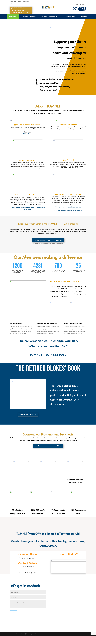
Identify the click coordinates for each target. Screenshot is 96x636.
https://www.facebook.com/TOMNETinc (27, 568)
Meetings (84, 17)
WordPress (35, 634)
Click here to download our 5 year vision (48, 240)
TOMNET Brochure (28, 134)
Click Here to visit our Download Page (48, 446)
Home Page (12, 17)
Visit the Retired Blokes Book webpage (68, 207)
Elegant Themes (20, 634)
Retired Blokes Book (28, 17)
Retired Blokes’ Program (49, 17)
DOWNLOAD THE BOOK (28, 415)
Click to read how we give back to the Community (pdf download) (28, 208)
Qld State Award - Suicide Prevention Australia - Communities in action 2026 (19, 10)
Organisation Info (69, 17)
